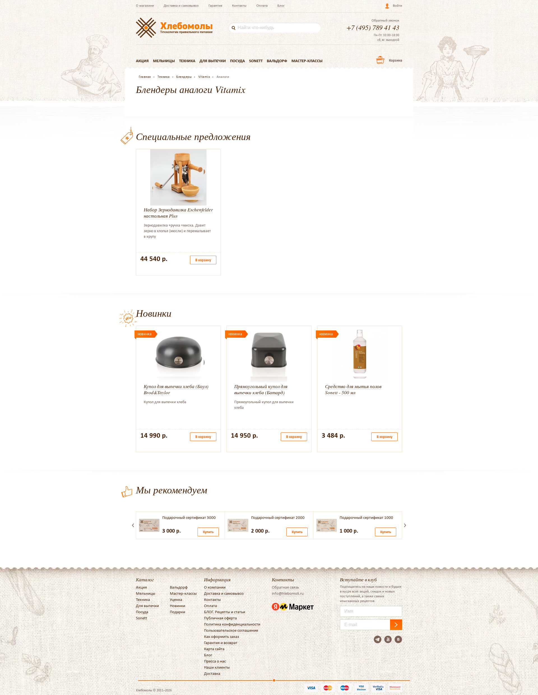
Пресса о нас (215, 661)
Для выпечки (213, 60)
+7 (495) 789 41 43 (373, 27)
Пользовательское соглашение (231, 630)
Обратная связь (285, 587)
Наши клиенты (217, 667)
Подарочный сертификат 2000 (278, 517)
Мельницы (164, 60)
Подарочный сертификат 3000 (189, 517)
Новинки (177, 605)
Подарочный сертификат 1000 (366, 517)
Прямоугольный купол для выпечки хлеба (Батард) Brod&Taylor (260, 392)
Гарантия (215, 5)
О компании (215, 587)
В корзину (203, 260)
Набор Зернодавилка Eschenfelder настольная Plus (178, 212)
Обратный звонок (385, 20)
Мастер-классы (307, 60)
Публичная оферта (220, 618)
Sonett (256, 60)
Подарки (177, 611)
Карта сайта (214, 648)
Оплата (262, 5)
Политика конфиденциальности (232, 624)
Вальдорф (277, 60)
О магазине (145, 5)
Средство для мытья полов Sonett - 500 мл (353, 389)
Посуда (237, 60)
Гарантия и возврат (220, 642)
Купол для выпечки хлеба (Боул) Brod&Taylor (176, 389)
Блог (281, 5)
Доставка (212, 673)
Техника (187, 60)
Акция (142, 60)
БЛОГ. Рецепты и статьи (224, 611)
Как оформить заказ (221, 636)
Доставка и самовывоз (181, 5)
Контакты (239, 5)
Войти (397, 5)
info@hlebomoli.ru (288, 593)
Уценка (176, 599)
